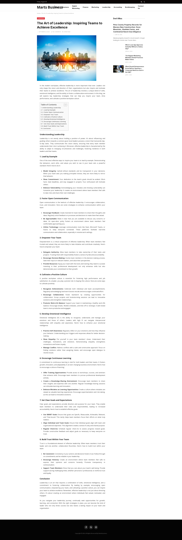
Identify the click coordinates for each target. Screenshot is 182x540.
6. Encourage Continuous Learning (54, 121)
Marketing (95, 7)
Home (57, 7)
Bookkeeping (130, 7)
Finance (85, 7)
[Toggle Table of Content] (64, 104)
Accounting (118, 7)
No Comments (57, 31)
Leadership (106, 7)
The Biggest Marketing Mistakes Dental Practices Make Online (134, 57)
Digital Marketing (76, 7)
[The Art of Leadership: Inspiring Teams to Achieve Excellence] (66, 80)
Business (65, 7)
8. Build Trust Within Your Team (53, 126)
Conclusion (47, 128)
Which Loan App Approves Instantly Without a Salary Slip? (134, 46)
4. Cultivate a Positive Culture (52, 117)
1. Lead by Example (48, 110)
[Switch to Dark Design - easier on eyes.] (144, 1)
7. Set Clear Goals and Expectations (54, 124)
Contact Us (141, 7)
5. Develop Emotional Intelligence (53, 119)
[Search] (141, 2)
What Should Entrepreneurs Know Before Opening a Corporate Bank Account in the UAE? (134, 69)
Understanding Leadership (51, 108)
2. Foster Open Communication (53, 112)
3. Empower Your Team (50, 114)
